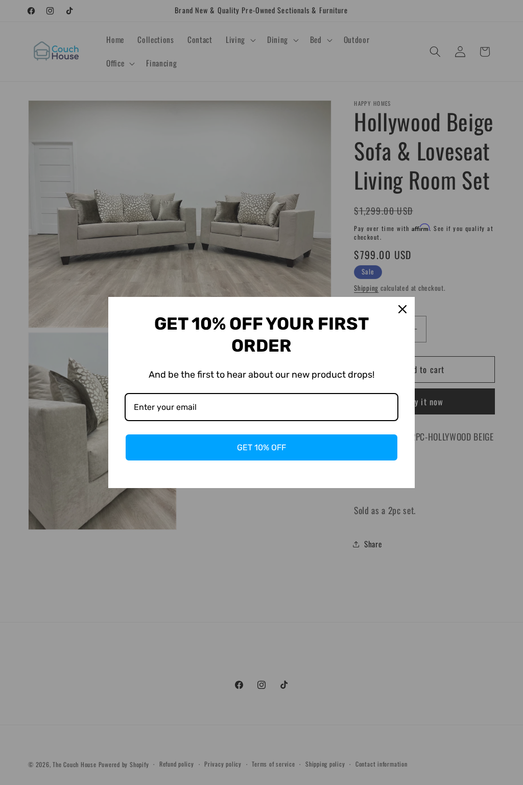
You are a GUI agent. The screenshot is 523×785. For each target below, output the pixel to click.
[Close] (402, 309)
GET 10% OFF (261, 447)
